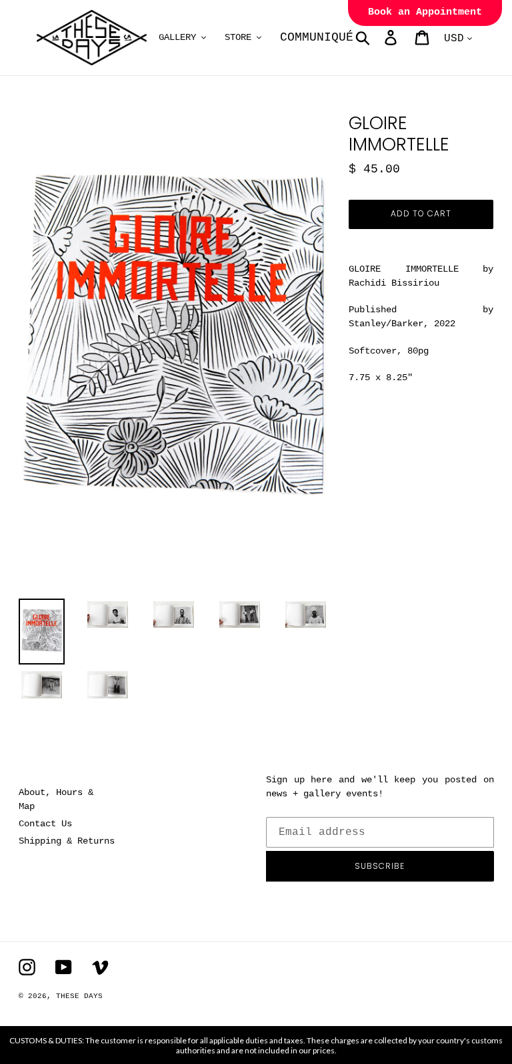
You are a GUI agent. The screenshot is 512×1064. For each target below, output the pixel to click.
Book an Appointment (425, 12)
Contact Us (45, 823)
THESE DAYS (79, 996)
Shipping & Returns (67, 841)
